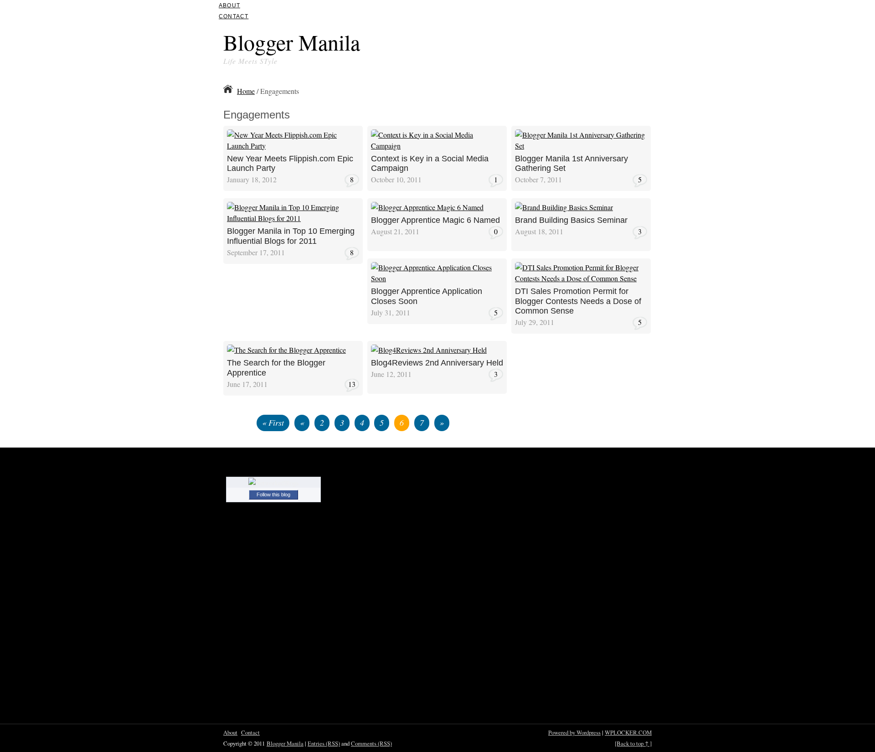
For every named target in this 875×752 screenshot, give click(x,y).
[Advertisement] (545, 44)
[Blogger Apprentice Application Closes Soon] (437, 281)
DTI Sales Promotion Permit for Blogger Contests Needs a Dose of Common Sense (578, 301)
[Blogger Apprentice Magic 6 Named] (427, 210)
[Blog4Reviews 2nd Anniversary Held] (429, 352)
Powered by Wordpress (574, 732)
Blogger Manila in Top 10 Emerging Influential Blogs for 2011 (291, 236)
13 (351, 384)
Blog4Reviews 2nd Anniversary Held (437, 362)
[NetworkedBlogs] (273, 483)
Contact (233, 16)
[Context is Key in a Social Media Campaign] (437, 148)
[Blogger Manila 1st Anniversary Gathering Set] (581, 148)
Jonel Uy (336, 132)
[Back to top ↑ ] (633, 743)
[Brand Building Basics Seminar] (564, 210)
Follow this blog (273, 494)
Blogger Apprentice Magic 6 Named (435, 220)
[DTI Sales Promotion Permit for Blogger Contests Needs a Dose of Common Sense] (581, 281)
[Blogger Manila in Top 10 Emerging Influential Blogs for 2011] (293, 221)
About (229, 5)
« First (273, 422)
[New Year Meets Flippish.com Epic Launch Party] (293, 148)
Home (246, 91)
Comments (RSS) (371, 743)
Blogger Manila (291, 42)
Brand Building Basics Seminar (571, 220)
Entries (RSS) (324, 743)
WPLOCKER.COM (628, 732)
